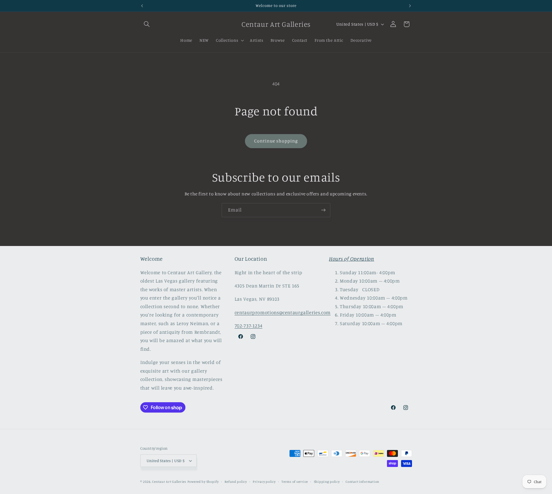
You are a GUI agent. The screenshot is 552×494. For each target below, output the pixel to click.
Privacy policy (264, 482)
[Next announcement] (410, 6)
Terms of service (294, 482)
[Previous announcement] (142, 6)
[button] (147, 24)
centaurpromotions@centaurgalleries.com (283, 312)
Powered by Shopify (203, 482)
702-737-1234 (248, 326)
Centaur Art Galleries (169, 482)
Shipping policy (327, 482)
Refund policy (236, 482)
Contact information (362, 482)
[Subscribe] (323, 210)
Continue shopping (276, 141)
